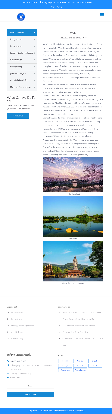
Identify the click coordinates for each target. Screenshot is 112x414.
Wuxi (95, 365)
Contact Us (18, 116)
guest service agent (18, 73)
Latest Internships (17, 32)
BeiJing (65, 361)
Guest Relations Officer (19, 80)
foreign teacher (16, 39)
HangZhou (95, 361)
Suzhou (80, 365)
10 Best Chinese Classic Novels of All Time (79, 319)
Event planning (16, 67)
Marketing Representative (20, 87)
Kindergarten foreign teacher (21, 53)
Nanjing (80, 361)
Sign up (59, 7)
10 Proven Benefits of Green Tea (75, 332)
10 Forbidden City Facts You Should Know (79, 326)
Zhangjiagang (80, 370)
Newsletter (30, 394)
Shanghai (65, 365)
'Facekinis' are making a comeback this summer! (81, 313)
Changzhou (65, 370)
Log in (53, 7)
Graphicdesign (16, 60)
